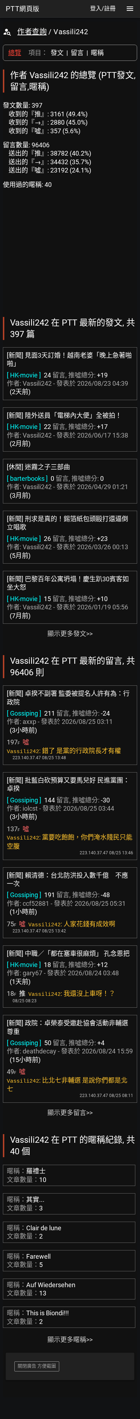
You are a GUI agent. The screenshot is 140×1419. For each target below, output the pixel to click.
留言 (77, 53)
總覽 (14, 53)
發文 (57, 53)
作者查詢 (32, 31)
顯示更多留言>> (70, 1112)
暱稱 (97, 53)
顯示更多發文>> (70, 633)
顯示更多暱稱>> (70, 1339)
